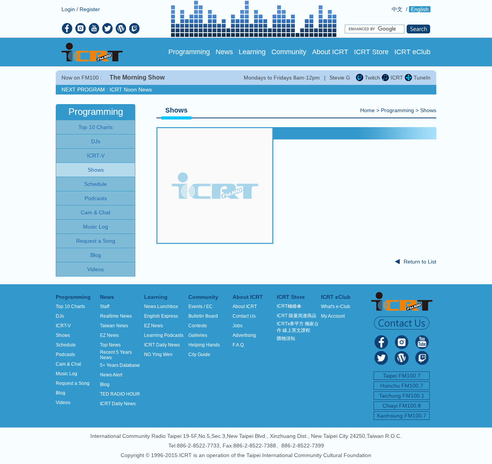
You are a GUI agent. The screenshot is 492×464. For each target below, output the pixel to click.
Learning (252, 52)
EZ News (109, 335)
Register (90, 9)
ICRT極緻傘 (289, 306)
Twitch (371, 78)
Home (367, 110)
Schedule (66, 345)
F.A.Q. (239, 345)
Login (68, 9)
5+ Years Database (120, 365)
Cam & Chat (68, 364)
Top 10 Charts (70, 306)
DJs (60, 316)
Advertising (244, 335)
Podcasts (65, 354)
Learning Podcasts (163, 335)
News (224, 52)
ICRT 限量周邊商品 (296, 315)
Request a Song (73, 383)
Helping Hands (204, 345)
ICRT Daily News (118, 403)
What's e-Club (335, 306)
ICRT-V (63, 325)
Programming (189, 52)
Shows (428, 110)
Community (288, 52)
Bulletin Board (203, 316)
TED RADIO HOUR (120, 394)
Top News (110, 345)
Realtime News (116, 316)
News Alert (111, 375)
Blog (60, 393)
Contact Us (244, 316)
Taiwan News (114, 325)
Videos (63, 402)
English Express (161, 316)
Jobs (238, 325)
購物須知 (286, 338)
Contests (197, 325)
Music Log (66, 373)
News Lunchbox (161, 306)
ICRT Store (371, 52)
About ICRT (330, 52)
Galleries (197, 335)
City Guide (199, 354)
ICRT (396, 78)
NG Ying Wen (158, 354)
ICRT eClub (412, 52)
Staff (104, 306)
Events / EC (200, 306)
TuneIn (421, 78)
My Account (333, 316)
